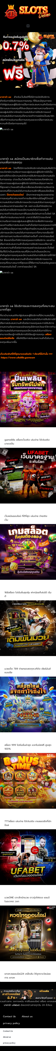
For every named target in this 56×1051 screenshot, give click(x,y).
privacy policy (11, 1023)
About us (27, 1016)
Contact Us (9, 1016)
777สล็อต (10, 817)
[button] (28, 25)
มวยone (10, 893)
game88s (11, 435)
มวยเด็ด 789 (13, 664)
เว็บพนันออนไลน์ (15, 511)
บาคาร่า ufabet (12, 1005)
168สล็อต (11, 588)
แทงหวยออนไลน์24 (17, 969)
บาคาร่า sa (5, 168)
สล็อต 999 (11, 740)
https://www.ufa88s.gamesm (18, 357)
